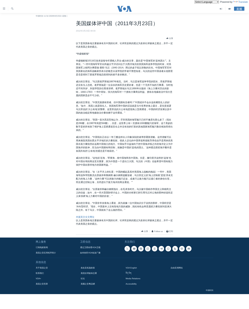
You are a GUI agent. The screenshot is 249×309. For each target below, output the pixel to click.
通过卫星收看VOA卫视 (90, 247)
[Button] (169, 38)
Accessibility (131, 284)
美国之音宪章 (42, 284)
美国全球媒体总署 (89, 273)
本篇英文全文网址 (85, 217)
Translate (243, 2)
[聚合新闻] (175, 248)
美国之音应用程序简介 (46, 253)
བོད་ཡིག (128, 273)
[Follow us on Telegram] (161, 248)
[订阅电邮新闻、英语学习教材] (189, 248)
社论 (83, 278)
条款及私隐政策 (88, 268)
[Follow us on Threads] (154, 248)
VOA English (131, 268)
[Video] (229, 9)
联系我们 (40, 273)
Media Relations (133, 278)
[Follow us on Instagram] (147, 248)
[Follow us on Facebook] (141, 248)
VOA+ (38, 278)
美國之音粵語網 (88, 284)
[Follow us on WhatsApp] (168, 248)
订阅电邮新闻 (42, 247)
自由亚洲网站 (177, 268)
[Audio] (221, 9)
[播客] (182, 248)
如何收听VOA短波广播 (90, 253)
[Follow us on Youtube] (134, 248)
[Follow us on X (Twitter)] (127, 248)
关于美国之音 (42, 268)
